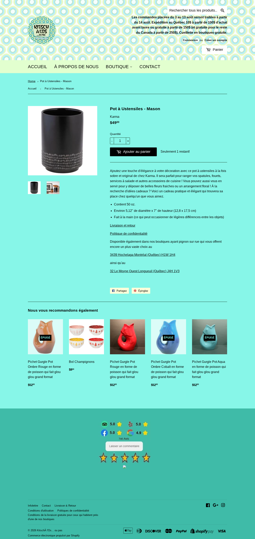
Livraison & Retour (65, 505)
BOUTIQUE (118, 66)
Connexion (190, 40)
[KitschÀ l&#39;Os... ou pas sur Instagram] (223, 505)
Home (31, 81)
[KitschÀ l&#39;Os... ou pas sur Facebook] (208, 505)
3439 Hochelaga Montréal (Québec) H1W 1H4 (142, 254)
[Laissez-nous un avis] (124, 462)
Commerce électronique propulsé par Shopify (54, 535)
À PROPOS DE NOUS (76, 66)
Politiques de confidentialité (73, 510)
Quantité (115, 133)
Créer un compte (216, 40)
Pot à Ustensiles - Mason (56, 81)
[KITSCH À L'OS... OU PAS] (124, 467)
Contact (46, 505)
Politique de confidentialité (128, 233)
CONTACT (149, 66)
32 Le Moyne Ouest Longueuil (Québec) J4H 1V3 (144, 271)
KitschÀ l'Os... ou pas (49, 530)
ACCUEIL (37, 66)
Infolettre (33, 505)
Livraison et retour (122, 225)
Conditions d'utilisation (41, 510)
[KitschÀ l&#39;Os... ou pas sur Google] (215, 505)
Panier (217, 50)
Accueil (32, 88)
